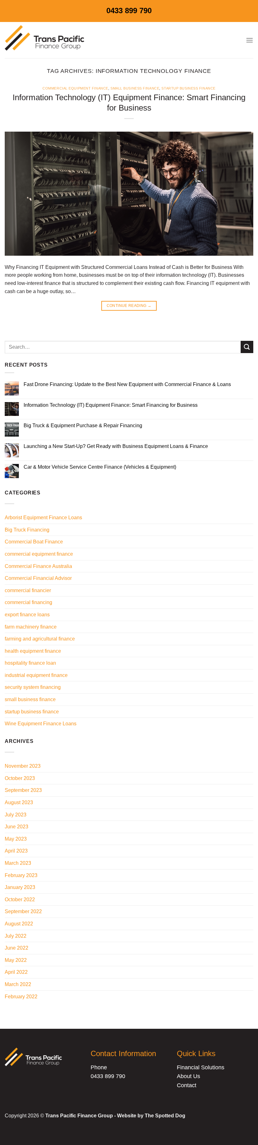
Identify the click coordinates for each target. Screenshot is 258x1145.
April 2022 (16, 972)
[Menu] (249, 40)
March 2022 (18, 984)
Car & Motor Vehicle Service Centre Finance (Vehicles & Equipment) (100, 467)
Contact (186, 1085)
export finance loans (27, 614)
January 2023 (20, 887)
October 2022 (20, 899)
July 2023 (15, 814)
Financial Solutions (200, 1067)
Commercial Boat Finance (34, 541)
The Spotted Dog (165, 1115)
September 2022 (23, 911)
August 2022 (19, 923)
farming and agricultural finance (40, 638)
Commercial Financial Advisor (38, 578)
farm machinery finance (31, 627)
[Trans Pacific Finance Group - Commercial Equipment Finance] (46, 40)
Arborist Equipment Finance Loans (43, 517)
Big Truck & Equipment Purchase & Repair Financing (83, 425)
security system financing (33, 687)
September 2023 (23, 790)
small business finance (134, 88)
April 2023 (16, 850)
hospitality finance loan (30, 663)
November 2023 (23, 766)
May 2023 (16, 839)
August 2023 (19, 802)
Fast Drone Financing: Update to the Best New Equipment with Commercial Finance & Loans (127, 384)
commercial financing (28, 602)
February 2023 (21, 875)
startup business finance (188, 88)
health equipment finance (33, 651)
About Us (188, 1076)
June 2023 (16, 826)
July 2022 (15, 936)
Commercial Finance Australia (38, 566)
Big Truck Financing (27, 529)
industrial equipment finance (36, 675)
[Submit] (247, 347)
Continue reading (129, 305)
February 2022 (21, 996)
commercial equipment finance (75, 88)
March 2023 (18, 863)
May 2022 (16, 960)
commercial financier (28, 590)
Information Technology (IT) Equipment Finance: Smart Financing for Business (111, 405)
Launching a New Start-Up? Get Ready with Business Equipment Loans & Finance (116, 446)
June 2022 (16, 948)
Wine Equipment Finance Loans (40, 723)
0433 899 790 (129, 11)
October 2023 (20, 778)
